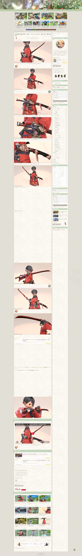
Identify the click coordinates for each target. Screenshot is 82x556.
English (56, 87)
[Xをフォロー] (15, 485)
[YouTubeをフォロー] (22, 485)
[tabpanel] (20, 24)
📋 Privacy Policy (41, 553)
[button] (66, 35)
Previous (14, 24)
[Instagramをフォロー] (20, 485)
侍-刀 (16, 480)
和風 (16, 482)
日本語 (64, 87)
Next (67, 24)
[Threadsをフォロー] (19, 485)
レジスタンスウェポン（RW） (21, 482)
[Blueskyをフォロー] (17, 485)
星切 (35, 63)
